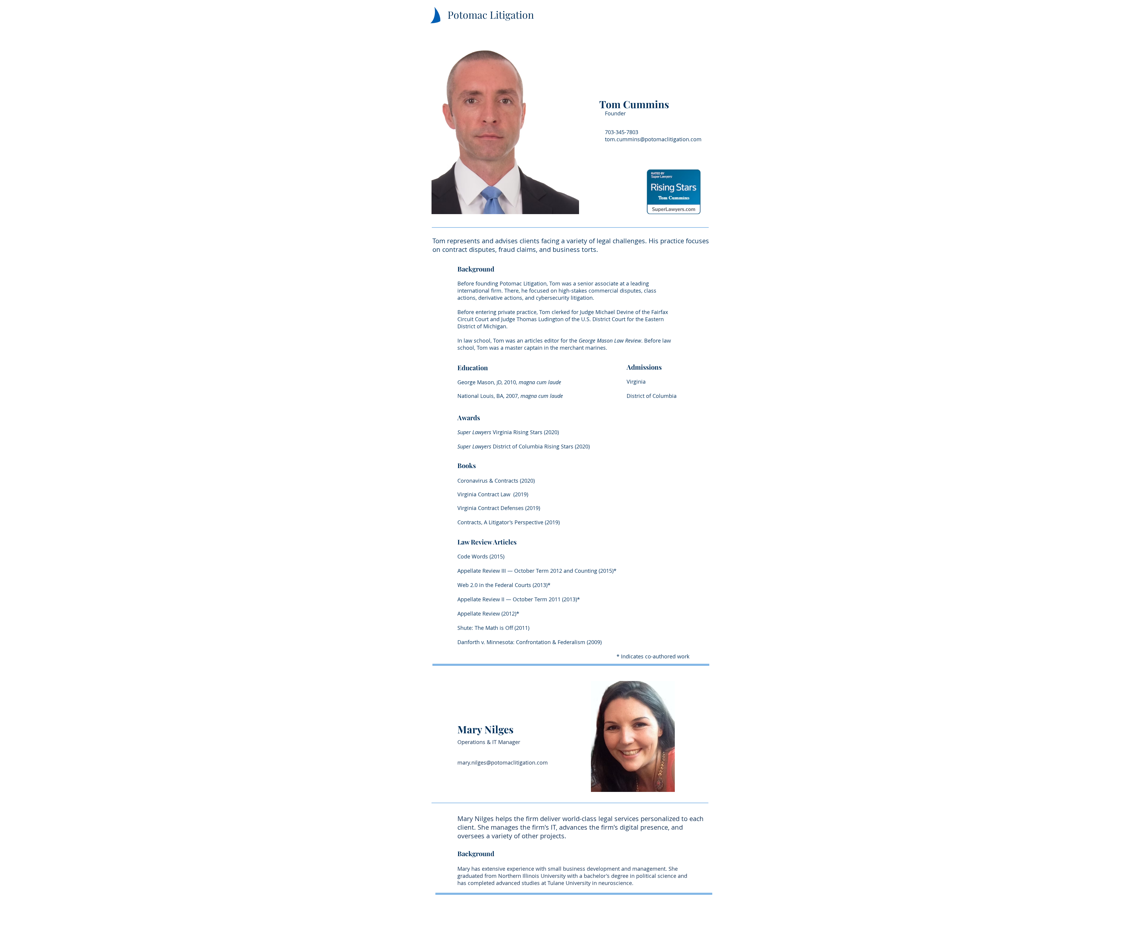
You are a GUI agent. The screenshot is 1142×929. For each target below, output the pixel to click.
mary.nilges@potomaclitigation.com (502, 762)
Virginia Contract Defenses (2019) (498, 507)
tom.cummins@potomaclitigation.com (653, 139)
